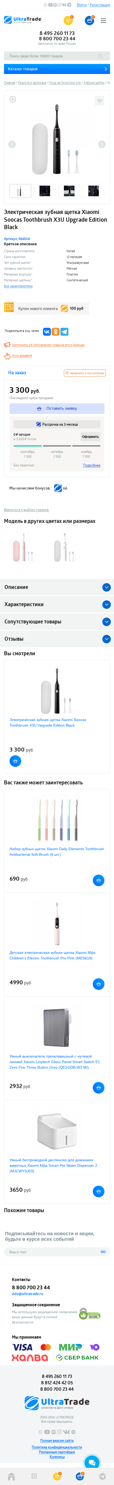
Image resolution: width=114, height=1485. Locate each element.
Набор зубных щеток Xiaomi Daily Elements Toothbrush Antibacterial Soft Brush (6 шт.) (57, 852)
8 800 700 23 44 (57, 38)
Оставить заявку (61, 408)
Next (102, 144)
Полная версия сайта (57, 1440)
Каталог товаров (23, 69)
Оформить (90, 437)
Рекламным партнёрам (57, 1451)
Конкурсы (57, 1456)
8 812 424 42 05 (57, 1382)
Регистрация (100, 4)
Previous (12, 144)
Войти (82, 4)
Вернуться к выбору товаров (26, 509)
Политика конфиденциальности (57, 1447)
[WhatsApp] (45, 5)
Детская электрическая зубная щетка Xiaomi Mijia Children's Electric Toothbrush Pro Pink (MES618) (52, 955)
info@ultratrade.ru (27, 1293)
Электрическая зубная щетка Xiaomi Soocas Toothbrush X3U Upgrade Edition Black (48, 722)
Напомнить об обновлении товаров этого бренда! (48, 345)
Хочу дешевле (22, 355)
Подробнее (91, 465)
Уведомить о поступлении (86, 373)
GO (103, 1252)
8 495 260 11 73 (57, 33)
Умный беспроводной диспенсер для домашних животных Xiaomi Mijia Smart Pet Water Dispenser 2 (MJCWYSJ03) (53, 1165)
